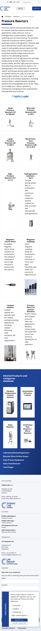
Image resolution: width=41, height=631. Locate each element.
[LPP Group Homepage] (8, 504)
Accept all (19, 620)
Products (8, 16)
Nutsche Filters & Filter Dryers (15, 456)
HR (18, 2)
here (16, 601)
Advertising (17, 612)
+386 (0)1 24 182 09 (12, 497)
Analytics (16, 609)
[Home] (5, 8)
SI (7, 2)
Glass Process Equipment (13, 460)
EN (11, 2)
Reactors (16, 16)
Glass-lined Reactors (11, 463)
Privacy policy (22, 628)
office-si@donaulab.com (13, 498)
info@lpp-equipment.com (13, 555)
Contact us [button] (36, 8)
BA (14, 2)
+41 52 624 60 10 (11, 553)
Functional (16, 605)
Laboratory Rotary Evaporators (16, 453)
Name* (4, 578)
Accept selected (19, 623)
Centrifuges (8, 467)
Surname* (5, 585)
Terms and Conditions (8, 628)
